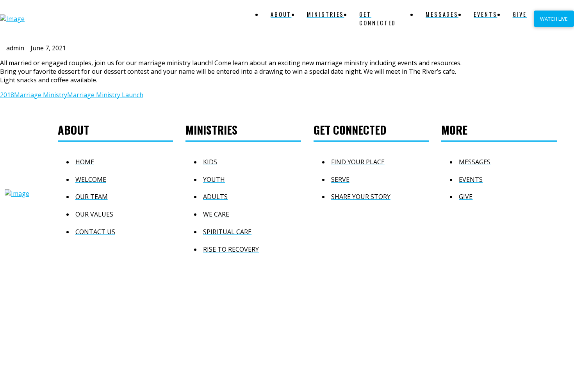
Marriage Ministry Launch (105, 95)
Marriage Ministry (40, 95)
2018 (7, 95)
